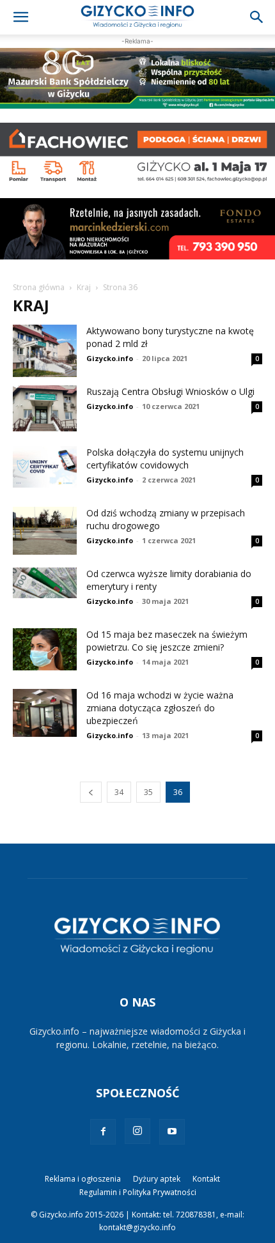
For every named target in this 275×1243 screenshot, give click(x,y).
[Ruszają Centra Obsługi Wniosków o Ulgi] (45, 408)
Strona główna (39, 287)
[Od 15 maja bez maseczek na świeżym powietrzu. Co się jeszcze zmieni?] (45, 649)
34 (118, 792)
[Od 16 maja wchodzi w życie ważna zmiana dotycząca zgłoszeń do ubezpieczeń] (45, 713)
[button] (20, 17)
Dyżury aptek (156, 1178)
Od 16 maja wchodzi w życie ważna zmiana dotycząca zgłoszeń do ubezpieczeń (159, 708)
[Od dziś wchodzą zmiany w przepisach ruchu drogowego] (45, 531)
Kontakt (206, 1178)
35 (148, 792)
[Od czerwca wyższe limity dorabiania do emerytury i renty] (45, 583)
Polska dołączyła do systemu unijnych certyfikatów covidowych (165, 458)
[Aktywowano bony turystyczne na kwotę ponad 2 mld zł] (45, 351)
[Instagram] (137, 1131)
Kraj (84, 287)
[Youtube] (172, 1132)
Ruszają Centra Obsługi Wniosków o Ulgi (170, 391)
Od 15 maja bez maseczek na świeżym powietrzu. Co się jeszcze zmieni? (167, 640)
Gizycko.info (109, 358)
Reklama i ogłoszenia (83, 1178)
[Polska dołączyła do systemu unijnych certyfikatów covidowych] (45, 467)
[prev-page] (91, 792)
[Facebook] (103, 1132)
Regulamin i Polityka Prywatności (137, 1192)
